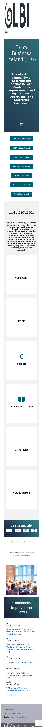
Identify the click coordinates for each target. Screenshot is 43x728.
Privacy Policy (29, 726)
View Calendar (11, 695)
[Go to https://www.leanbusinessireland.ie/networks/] (21, 274)
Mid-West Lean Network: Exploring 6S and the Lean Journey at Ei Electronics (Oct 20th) (20, 648)
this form (16, 553)
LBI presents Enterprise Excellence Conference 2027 (18, 689)
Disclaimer (8, 726)
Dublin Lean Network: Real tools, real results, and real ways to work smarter (20, 631)
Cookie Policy (17, 726)
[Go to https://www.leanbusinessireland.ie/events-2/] (21, 317)
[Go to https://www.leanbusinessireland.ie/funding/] (21, 360)
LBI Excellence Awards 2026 (19, 662)
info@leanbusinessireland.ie (19, 717)
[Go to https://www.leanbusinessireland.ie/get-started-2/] (21, 489)
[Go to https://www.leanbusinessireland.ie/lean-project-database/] (21, 403)
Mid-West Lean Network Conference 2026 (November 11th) (19, 675)
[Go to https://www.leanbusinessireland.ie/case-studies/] (21, 446)
